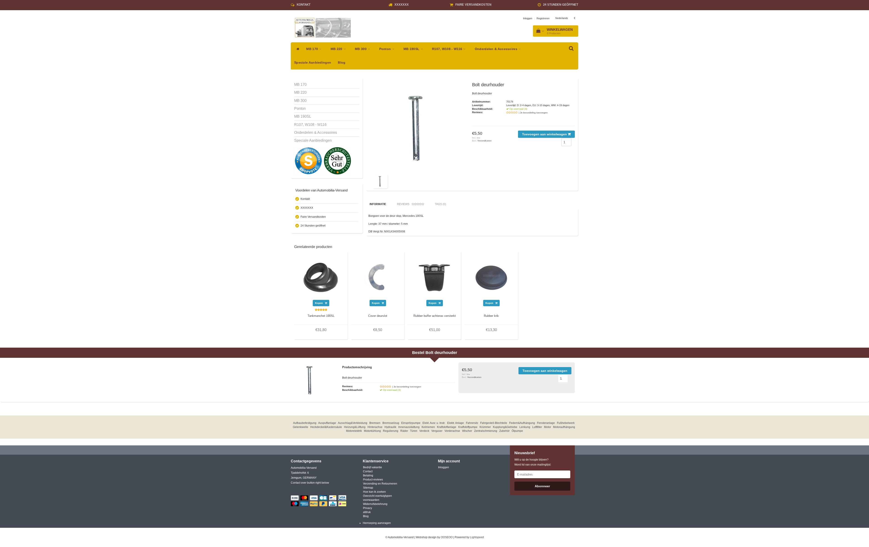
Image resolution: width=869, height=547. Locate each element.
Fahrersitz (472, 423)
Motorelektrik (354, 430)
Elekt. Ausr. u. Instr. (434, 423)
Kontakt (303, 4)
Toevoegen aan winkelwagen (545, 134)
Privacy (367, 508)
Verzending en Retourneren (380, 483)
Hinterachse (375, 427)
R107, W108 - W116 (447, 49)
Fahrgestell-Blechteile (493, 423)
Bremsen (374, 423)
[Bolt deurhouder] (418, 127)
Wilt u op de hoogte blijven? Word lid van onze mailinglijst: (532, 462)
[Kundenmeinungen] (308, 160)
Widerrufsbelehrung (375, 504)
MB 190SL (411, 49)
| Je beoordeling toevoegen (533, 112)
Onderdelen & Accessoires (496, 49)
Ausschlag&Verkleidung (352, 423)
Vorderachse (452, 430)
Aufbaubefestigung (304, 423)
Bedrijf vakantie (372, 467)
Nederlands (561, 18)
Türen (413, 430)
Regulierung (390, 430)
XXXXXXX (401, 4)
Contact (367, 471)
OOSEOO (447, 537)
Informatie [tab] (378, 204)
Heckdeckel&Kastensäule (326, 427)
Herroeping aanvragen (377, 523)
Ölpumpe (517, 430)
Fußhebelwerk (566, 423)
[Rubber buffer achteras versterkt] (434, 277)
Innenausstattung (409, 427)
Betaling (368, 475)
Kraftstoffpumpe (467, 427)
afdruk (367, 512)
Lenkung (524, 427)
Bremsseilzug (390, 423)
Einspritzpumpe (410, 423)
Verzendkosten (484, 141)
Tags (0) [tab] (440, 204)
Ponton (385, 49)
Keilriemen (428, 427)
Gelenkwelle (300, 427)
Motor (547, 427)
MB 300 (361, 49)
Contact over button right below (310, 482)
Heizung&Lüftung (354, 427)
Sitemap (368, 487)
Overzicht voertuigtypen (377, 495)
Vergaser (436, 430)
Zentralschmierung (485, 430)
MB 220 (337, 49)
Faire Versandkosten (473, 4)
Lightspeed (477, 537)
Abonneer (542, 486)
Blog (341, 62)
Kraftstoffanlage (446, 427)
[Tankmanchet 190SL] (321, 277)
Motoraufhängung (564, 427)
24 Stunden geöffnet (560, 4)
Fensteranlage (546, 423)
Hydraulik (390, 427)
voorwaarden (371, 500)
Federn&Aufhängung (522, 423)
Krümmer (485, 427)
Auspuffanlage (327, 423)
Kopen (319, 303)
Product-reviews (373, 479)
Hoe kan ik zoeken (374, 491)
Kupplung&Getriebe (505, 427)
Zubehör (504, 430)
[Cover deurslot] (377, 277)
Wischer (467, 430)
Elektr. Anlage (455, 423)
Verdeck (424, 430)
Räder (404, 430)
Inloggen (527, 18)
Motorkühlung (372, 430)
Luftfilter (537, 427)
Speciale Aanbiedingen (312, 62)
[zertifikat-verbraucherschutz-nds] (337, 160)
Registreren (543, 18)
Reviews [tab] (403, 204)
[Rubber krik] (491, 277)
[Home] (297, 49)
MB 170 (312, 49)
